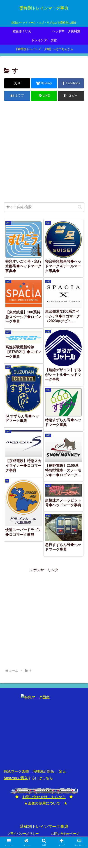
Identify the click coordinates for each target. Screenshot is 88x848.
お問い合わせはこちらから (44, 797)
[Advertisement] (44, 152)
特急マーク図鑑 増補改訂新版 (29, 771)
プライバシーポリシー (23, 833)
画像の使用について (44, 803)
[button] (71, 96)
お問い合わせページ (65, 833)
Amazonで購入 (16, 778)
